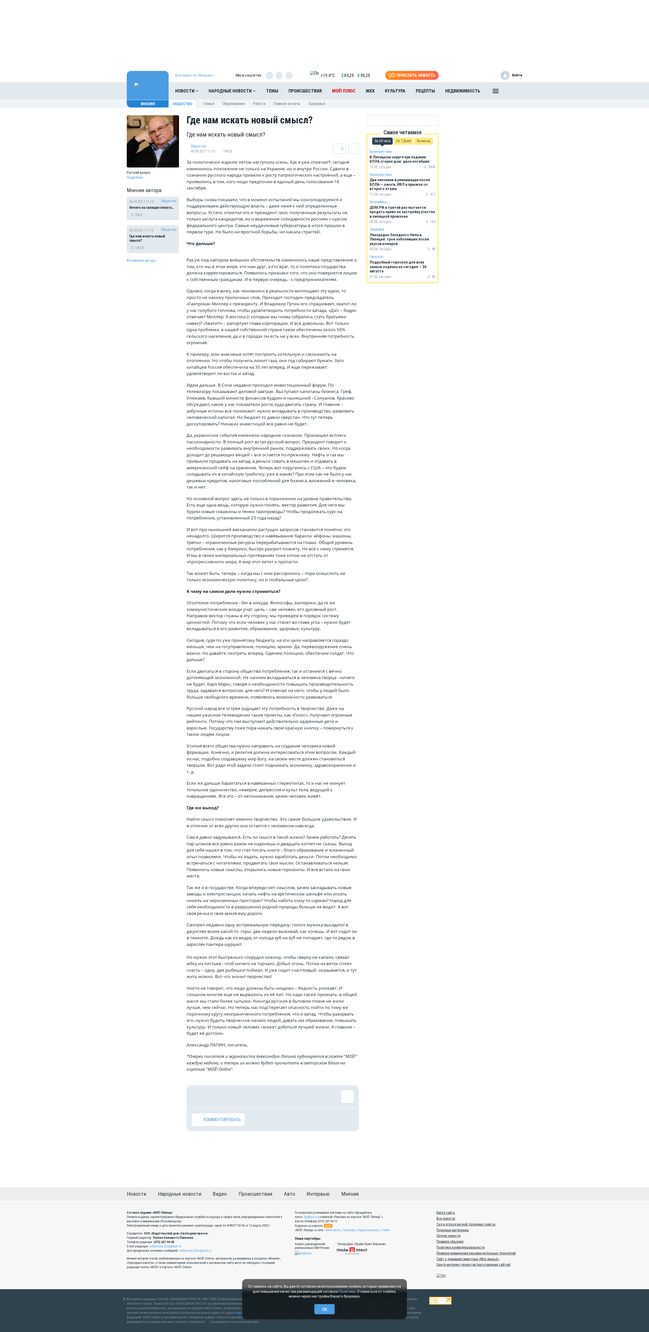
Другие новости (448, 1236)
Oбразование (233, 104)
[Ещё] (495, 92)
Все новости (446, 1218)
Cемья (208, 104)
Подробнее (135, 177)
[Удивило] (247, 1096)
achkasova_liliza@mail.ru (165, 1246)
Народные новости (231, 90)
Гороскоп (376, 257)
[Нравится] (198, 1096)
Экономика (378, 202)
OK (324, 1309)
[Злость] (280, 1096)
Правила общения (450, 1242)
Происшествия (305, 90)
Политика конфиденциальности (461, 1247)
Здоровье (317, 104)
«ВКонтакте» (333, 1230)
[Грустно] (264, 1096)
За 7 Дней (403, 141)
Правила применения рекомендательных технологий (476, 1253)
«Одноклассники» (368, 1230)
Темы (272, 90)
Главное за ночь (287, 104)
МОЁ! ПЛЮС (343, 90)
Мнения (148, 104)
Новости (185, 90)
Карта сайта (446, 1213)
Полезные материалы (453, 1230)
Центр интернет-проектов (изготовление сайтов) (474, 1265)
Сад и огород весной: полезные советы (466, 1224)
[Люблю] (231, 1096)
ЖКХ (370, 90)
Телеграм (348, 1230)
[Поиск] (513, 91)
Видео (220, 1194)
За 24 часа (382, 141)
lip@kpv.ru (310, 1217)
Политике (347, 1291)
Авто (289, 1194)
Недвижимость (462, 90)
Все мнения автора (141, 260)
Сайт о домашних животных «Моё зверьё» (468, 1259)
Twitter (385, 1230)
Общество (182, 104)
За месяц (424, 141)
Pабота (259, 104)
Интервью (318, 1194)
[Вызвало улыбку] (214, 1096)
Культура (395, 90)
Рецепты (425, 90)
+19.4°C (327, 75)
